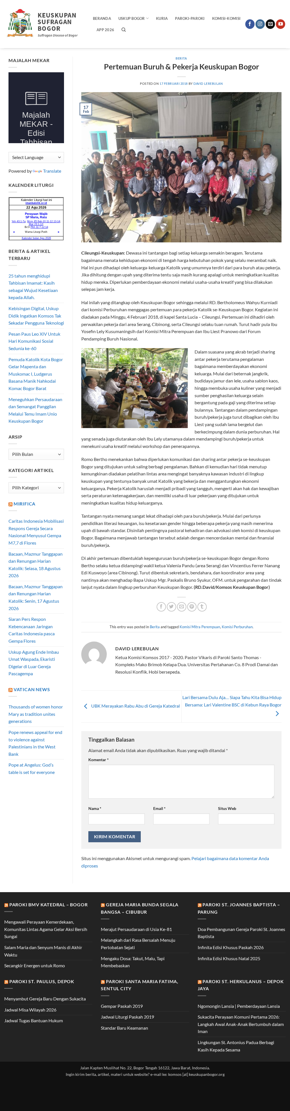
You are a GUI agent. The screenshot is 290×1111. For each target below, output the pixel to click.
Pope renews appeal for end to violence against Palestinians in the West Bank (35, 743)
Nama (94, 808)
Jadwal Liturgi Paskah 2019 (127, 1016)
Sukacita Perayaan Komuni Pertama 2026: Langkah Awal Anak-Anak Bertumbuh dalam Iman (241, 1024)
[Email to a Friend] (181, 606)
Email (159, 808)
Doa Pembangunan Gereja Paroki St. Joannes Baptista (241, 932)
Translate (52, 170)
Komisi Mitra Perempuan (200, 627)
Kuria (162, 18)
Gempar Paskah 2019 (122, 1006)
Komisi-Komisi (226, 18)
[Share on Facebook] (161, 606)
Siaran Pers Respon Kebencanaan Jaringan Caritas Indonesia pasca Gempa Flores (31, 630)
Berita (181, 58)
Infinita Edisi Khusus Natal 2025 (229, 958)
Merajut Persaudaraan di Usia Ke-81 (136, 929)
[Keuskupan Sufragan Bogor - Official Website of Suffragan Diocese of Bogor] (44, 24)
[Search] (123, 29)
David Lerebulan (208, 83)
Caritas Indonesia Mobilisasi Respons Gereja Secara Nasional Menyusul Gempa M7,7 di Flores (36, 531)
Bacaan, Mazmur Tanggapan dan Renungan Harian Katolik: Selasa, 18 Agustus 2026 (35, 564)
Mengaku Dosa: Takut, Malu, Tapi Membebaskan (133, 962)
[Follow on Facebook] (250, 24)
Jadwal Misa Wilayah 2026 (30, 1009)
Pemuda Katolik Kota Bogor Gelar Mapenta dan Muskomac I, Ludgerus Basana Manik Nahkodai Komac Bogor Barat (35, 374)
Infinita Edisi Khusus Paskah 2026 (231, 947)
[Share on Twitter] (171, 606)
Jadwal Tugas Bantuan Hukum (33, 1020)
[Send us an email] (270, 24)
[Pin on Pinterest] (192, 606)
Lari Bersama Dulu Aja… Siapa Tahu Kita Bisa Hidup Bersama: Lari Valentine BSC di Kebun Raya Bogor (232, 701)
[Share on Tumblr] (202, 606)
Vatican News (32, 689)
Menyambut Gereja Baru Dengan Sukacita (45, 998)
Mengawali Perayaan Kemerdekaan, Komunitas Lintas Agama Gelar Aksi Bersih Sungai (45, 929)
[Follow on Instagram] (260, 24)
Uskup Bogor (131, 18)
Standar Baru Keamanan (124, 1027)
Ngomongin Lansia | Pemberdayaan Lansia (239, 1006)
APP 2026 (105, 29)
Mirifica (24, 503)
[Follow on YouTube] (280, 24)
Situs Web (227, 808)
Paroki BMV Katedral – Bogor (48, 904)
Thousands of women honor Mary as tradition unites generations (35, 714)
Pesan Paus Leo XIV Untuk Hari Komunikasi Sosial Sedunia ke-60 (34, 341)
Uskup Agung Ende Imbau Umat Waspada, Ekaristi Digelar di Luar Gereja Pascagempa (33, 662)
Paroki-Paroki (189, 18)
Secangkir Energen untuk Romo (34, 965)
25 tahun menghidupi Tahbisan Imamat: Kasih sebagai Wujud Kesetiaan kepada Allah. (33, 286)
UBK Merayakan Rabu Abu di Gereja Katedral (135, 705)
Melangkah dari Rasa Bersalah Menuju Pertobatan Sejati (138, 943)
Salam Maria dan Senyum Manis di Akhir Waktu (43, 951)
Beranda (102, 18)
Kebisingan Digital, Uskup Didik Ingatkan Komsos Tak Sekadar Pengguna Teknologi (36, 315)
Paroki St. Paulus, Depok (41, 981)
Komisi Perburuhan (237, 627)
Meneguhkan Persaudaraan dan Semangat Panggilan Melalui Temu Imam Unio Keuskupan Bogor (35, 410)
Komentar (98, 759)
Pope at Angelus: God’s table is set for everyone (31, 768)
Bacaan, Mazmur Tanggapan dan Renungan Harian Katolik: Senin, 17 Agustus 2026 (35, 597)
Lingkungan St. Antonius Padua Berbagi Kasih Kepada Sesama (236, 1046)
